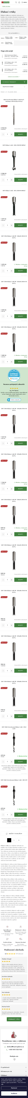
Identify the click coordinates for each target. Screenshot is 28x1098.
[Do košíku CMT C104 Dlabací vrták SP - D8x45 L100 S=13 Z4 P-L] (20, 271)
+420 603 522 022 (15, 1050)
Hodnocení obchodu (14, 949)
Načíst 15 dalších (15, 833)
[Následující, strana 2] (14, 840)
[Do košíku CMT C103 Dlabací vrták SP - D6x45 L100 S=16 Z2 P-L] (20, 580)
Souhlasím (14, 1093)
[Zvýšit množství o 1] (11, 134)
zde (2, 1084)
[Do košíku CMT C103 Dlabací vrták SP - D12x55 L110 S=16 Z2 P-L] (20, 671)
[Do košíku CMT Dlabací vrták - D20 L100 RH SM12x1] (20, 180)
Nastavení (14, 1088)
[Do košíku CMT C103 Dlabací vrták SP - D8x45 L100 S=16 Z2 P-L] (20, 534)
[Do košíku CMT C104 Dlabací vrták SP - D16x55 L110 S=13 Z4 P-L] (20, 362)
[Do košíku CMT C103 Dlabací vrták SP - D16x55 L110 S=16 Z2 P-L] (20, 625)
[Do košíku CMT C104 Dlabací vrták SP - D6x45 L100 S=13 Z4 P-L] (20, 316)
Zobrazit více (14, 1019)
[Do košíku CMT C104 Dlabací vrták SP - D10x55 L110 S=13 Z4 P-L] (20, 489)
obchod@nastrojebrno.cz (15, 1047)
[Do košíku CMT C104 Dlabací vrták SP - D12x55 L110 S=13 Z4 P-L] (20, 443)
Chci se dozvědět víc (13, 33)
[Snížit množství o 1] (3, 134)
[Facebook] (14, 1059)
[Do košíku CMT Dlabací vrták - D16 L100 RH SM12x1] (20, 225)
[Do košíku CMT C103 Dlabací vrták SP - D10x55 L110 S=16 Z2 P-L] (20, 716)
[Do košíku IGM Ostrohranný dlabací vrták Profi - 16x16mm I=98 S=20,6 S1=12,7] (20, 134)
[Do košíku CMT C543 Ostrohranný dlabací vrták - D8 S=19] (20, 815)
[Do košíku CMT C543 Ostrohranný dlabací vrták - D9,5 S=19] (20, 762)
